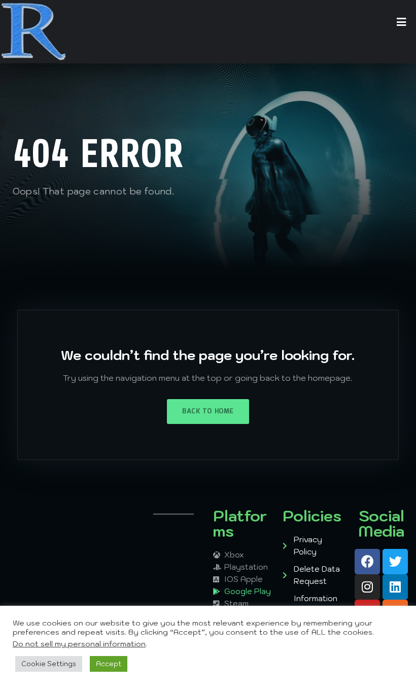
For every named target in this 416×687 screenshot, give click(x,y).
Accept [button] (108, 664)
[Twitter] (395, 561)
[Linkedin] (395, 587)
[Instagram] (367, 587)
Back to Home (207, 411)
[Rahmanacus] (33, 31)
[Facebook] (367, 561)
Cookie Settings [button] (48, 664)
